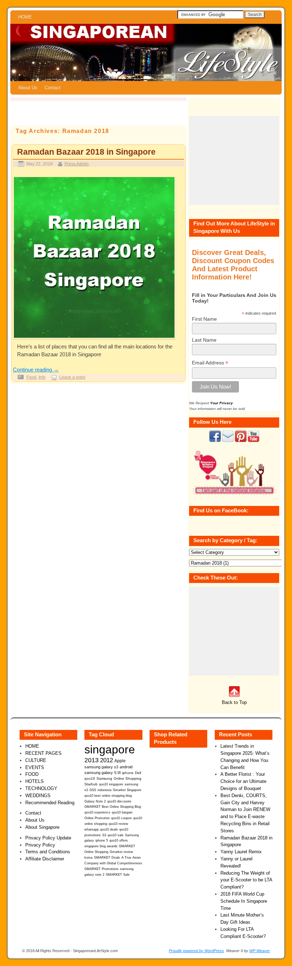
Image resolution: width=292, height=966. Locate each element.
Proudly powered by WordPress (196, 951)
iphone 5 (101, 840)
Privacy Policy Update (48, 837)
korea (88, 857)
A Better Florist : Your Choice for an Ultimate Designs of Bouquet (243, 781)
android (126, 767)
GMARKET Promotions (101, 869)
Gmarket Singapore (127, 790)
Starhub (91, 784)
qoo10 (89, 778)
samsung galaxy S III (102, 772)
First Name (204, 319)
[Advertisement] (234, 160)
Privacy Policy (40, 845)
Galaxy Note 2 (95, 801)
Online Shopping (127, 778)
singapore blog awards (101, 846)
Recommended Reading (49, 802)
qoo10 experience (97, 812)
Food (31, 377)
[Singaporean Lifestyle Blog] (146, 52)
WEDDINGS (38, 795)
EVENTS (34, 767)
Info (42, 377)
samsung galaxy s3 (101, 767)
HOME (25, 17)
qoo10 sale (116, 835)
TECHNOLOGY (41, 788)
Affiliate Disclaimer (44, 858)
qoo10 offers (118, 840)
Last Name (204, 340)
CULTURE (35, 760)
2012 (106, 760)
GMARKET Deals (107, 857)
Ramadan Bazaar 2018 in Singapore (86, 151)
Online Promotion (97, 818)
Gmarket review (121, 852)
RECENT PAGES (43, 753)
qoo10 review (118, 824)
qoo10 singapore (111, 784)
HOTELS (34, 781)
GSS (92, 790)
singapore (109, 749)
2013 (91, 760)
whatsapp (91, 829)
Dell (138, 773)
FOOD (31, 774)
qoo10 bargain (122, 812)
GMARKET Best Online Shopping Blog (112, 806)
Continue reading (36, 370)
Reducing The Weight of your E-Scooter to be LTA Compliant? (246, 880)
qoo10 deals (109, 829)
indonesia (104, 790)
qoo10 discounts (119, 801)
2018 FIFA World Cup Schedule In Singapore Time (243, 901)
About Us (27, 87)
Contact (53, 87)
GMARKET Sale (118, 874)
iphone (128, 773)
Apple (120, 760)
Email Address (210, 362)
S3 (104, 835)
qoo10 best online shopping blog (108, 795)
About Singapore (42, 827)
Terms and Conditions (47, 851)
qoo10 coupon (121, 818)
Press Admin (76, 163)
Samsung (104, 778)
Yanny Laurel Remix (241, 851)
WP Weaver (259, 951)
